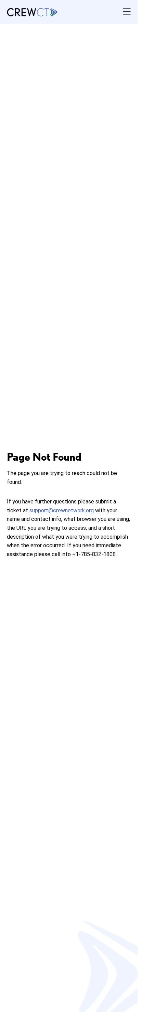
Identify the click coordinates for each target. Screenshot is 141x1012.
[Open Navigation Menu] (127, 12)
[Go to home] (32, 12)
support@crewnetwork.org (61, 510)
